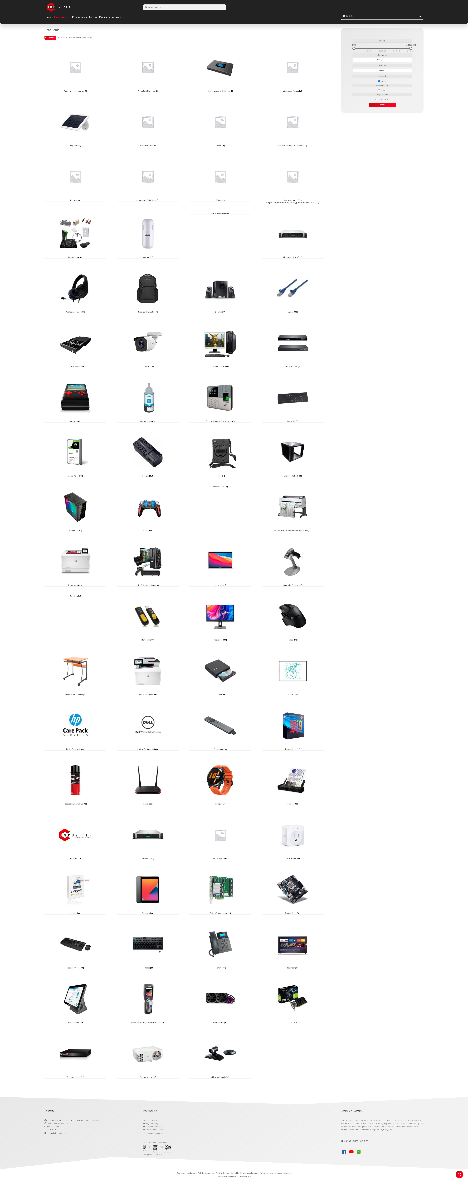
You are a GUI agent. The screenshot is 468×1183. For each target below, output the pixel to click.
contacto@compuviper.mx (58, 1133)
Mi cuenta (104, 17)
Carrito (93, 17)
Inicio (49, 17)
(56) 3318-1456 (53, 1126)
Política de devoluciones (226, 1173)
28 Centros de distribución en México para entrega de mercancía (73, 1120)
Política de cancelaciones (247, 1173)
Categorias (60, 17)
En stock (383, 81)
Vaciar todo (50, 37)
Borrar (382, 105)
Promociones (79, 17)
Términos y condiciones (187, 1173)
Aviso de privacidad (283, 1173)
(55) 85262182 (51, 1129)
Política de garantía (206, 1173)
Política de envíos (266, 1173)
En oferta (383, 90)
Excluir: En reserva (383, 100)
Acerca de (117, 17)
